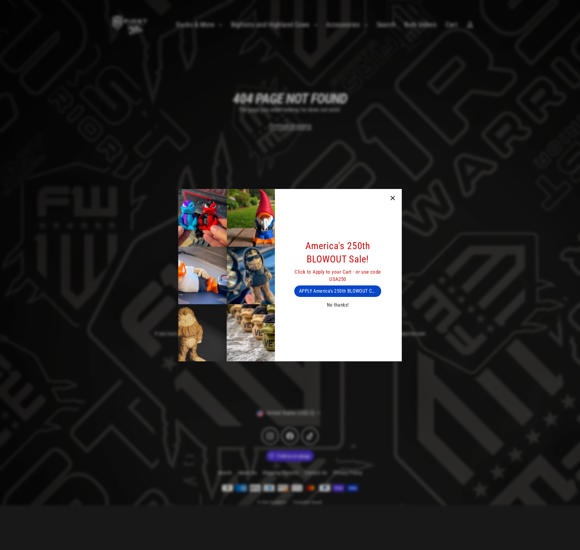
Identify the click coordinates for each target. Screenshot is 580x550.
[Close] (392, 198)
